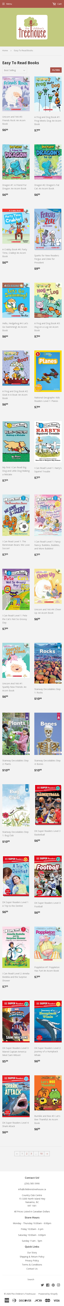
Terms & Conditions (32, 1264)
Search (30, 1279)
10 (41, 1153)
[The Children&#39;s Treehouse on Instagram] (58, 1285)
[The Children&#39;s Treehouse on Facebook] (47, 1285)
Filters (56, 70)
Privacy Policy (32, 1260)
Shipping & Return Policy (32, 1256)
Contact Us (32, 1268)
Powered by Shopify (48, 1293)
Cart (59, 3)
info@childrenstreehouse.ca (32, 1189)
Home (5, 50)
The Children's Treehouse (23, 1293)
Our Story (32, 1252)
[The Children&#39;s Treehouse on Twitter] (42, 1285)
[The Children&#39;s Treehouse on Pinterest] (53, 1285)
